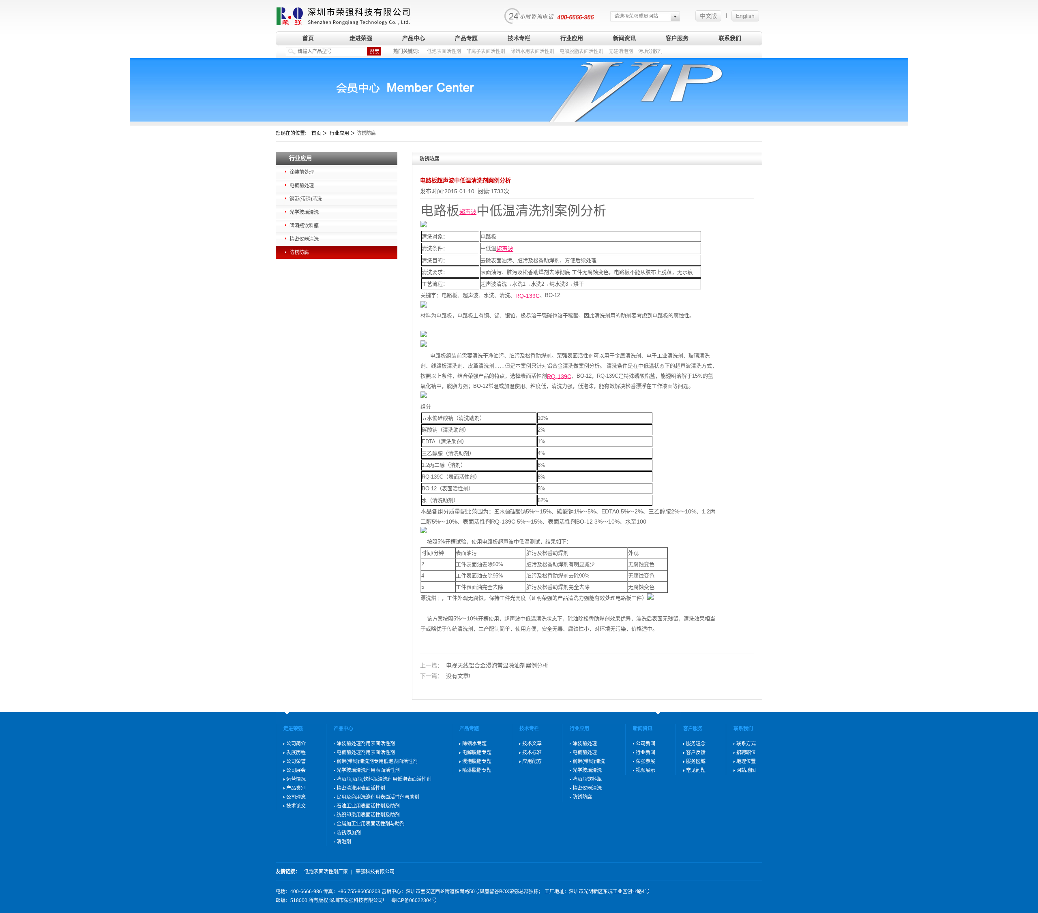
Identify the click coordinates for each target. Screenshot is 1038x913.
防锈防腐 (299, 252)
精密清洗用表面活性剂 (361, 788)
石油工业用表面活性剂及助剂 (368, 806)
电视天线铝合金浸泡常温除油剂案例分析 (484, 666)
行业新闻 (645, 752)
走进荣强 (361, 38)
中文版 (708, 16)
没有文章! (445, 676)
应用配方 (532, 761)
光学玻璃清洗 (304, 212)
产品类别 (296, 788)
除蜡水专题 (474, 743)
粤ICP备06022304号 (414, 900)
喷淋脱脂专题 (476, 770)
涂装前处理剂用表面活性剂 (366, 743)
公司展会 (296, 770)
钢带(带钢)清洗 (306, 199)
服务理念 (696, 743)
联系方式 (746, 743)
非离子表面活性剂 (485, 51)
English (745, 16)
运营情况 (296, 779)
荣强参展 (645, 761)
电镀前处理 (302, 185)
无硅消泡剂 (621, 51)
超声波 (467, 212)
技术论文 (296, 806)
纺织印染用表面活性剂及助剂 (368, 815)
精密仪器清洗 (304, 239)
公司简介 (296, 743)
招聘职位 (746, 752)
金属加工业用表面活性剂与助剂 (371, 824)
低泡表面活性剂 (444, 51)
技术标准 (532, 752)
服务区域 (696, 761)
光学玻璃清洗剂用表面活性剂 (368, 770)
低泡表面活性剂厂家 (326, 872)
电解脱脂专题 (476, 752)
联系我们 (729, 38)
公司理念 (296, 797)
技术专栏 (519, 38)
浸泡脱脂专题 (476, 761)
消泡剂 (344, 842)
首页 (308, 38)
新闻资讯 (624, 38)
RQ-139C (527, 295)
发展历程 (296, 752)
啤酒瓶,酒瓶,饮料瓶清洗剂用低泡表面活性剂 (384, 779)
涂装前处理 (302, 172)
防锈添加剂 (349, 833)
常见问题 (696, 770)
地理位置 (746, 761)
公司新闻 (645, 743)
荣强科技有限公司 (375, 872)
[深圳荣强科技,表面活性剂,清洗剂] (343, 13)
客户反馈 (696, 752)
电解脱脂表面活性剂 (581, 51)
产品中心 (413, 38)
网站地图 (746, 770)
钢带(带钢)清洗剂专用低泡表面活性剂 (377, 761)
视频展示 (645, 770)
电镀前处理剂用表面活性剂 (366, 752)
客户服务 (677, 38)
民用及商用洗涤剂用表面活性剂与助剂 (378, 797)
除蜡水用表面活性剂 (532, 51)
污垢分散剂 (650, 51)
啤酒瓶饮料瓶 (304, 226)
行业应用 (571, 38)
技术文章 (532, 743)
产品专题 (466, 38)
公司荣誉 (296, 761)
